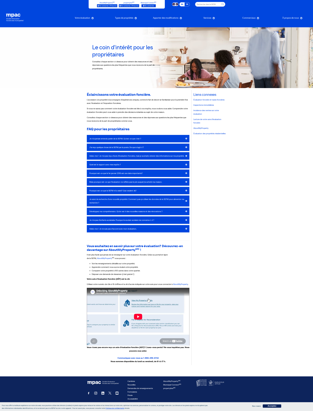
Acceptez (272, 406)
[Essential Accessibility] (175, 4)
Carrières (131, 381)
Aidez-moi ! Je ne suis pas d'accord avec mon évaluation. (113, 229)
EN (182, 4)
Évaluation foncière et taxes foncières (208, 99)
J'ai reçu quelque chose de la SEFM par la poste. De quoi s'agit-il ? (116, 147)
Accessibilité (133, 399)
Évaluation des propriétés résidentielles (209, 133)
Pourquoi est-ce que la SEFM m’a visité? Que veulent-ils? (112, 190)
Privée (130, 395)
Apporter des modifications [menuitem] (161, 18)
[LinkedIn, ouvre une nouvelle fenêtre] (102, 393)
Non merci (256, 406)
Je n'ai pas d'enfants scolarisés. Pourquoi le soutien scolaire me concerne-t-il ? (121, 220)
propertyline (169, 388)
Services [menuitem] (199, 18)
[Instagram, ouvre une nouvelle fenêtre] (95, 393)
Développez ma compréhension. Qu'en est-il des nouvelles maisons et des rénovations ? (125, 211)
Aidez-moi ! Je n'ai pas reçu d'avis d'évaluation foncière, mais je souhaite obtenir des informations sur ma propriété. (136, 156)
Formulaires (132, 392)
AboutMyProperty (104, 258)
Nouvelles (131, 384)
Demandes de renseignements (140, 388)
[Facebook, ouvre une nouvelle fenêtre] (88, 393)
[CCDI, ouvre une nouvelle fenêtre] (216, 383)
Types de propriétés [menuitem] (118, 18)
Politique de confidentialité (115, 408)
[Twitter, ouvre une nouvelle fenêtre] (109, 393)
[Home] (15, 17)
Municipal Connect (172, 384)
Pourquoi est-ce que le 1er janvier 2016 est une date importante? (116, 173)
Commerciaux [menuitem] (242, 18)
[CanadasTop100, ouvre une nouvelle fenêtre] (201, 383)
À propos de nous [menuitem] (284, 18)
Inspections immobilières (203, 105)
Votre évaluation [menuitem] (76, 18)
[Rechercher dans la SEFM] (222, 4)
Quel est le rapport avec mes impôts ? (105, 164)
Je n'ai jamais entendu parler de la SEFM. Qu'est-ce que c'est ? (115, 138)
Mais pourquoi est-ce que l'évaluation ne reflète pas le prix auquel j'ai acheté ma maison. (125, 182)
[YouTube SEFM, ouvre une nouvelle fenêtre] (117, 393)
